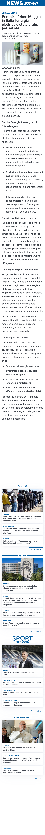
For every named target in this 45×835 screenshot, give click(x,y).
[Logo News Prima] (22, 3)
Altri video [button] (36, 778)
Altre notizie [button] (36, 549)
